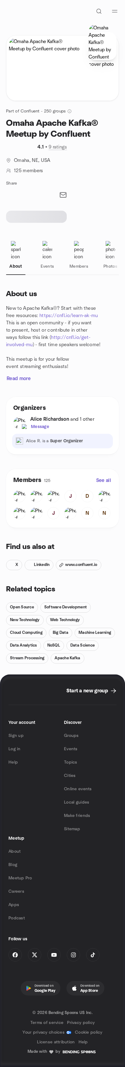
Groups (71, 736)
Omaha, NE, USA (32, 160)
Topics (70, 762)
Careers (16, 891)
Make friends (77, 816)
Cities (70, 776)
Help (13, 762)
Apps (13, 905)
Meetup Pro (20, 878)
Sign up (16, 736)
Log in (14, 749)
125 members (28, 170)
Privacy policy (81, 1023)
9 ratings (58, 147)
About (14, 851)
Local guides (76, 802)
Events (71, 749)
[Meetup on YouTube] (54, 955)
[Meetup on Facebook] (15, 955)
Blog (12, 865)
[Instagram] (73, 955)
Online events (78, 789)
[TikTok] (93, 955)
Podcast (16, 918)
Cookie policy (89, 1032)
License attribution (56, 1042)
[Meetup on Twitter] (34, 955)
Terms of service (46, 1023)
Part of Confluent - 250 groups (36, 111)
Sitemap (72, 829)
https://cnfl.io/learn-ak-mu (68, 315)
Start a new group (87, 690)
